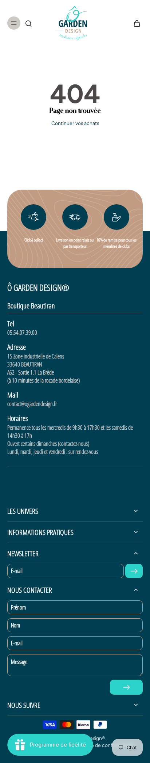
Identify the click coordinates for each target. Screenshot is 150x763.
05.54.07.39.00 (22, 333)
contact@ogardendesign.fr (32, 404)
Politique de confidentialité (104, 745)
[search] (28, 23)
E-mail (17, 571)
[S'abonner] (134, 571)
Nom (15, 625)
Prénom (18, 607)
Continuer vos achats (75, 123)
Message (19, 662)
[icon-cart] (135, 23)
